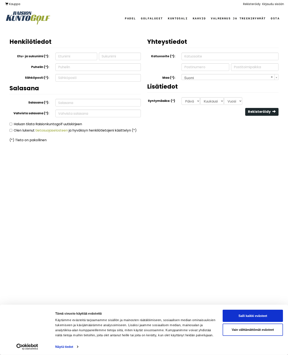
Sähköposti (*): (37, 78)
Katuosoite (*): (163, 56)
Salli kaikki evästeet (252, 316)
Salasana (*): (38, 102)
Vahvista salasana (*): (31, 113)
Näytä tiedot (64, 346)
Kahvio (199, 18)
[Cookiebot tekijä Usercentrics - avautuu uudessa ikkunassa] (27, 347)
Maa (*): (168, 78)
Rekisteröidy (252, 4)
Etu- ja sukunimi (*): (33, 56)
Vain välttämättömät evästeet (253, 329)
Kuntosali (178, 18)
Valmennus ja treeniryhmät (238, 18)
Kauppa (14, 4)
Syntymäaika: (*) (161, 101)
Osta (275, 18)
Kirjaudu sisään (273, 4)
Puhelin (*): (40, 67)
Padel (130, 18)
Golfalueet (152, 18)
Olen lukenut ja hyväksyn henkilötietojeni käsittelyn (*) (75, 130)
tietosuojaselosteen (51, 130)
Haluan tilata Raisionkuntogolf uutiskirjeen (48, 124)
